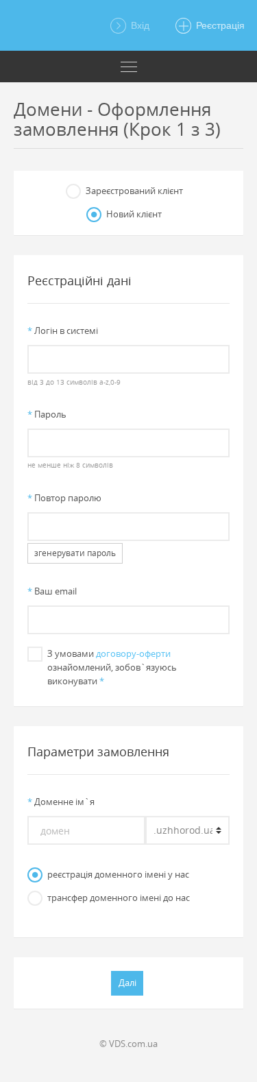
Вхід (138, 25)
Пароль (46, 414)
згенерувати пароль (75, 553)
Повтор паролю (64, 498)
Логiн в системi (62, 330)
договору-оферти (133, 653)
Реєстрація (219, 25)
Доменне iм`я (61, 801)
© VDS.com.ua (128, 1043)
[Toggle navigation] (128, 66)
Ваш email (52, 591)
